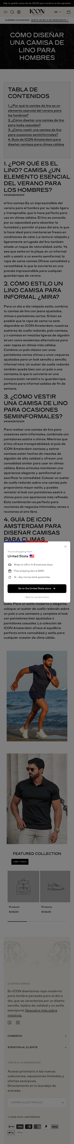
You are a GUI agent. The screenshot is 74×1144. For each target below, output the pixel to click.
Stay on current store (37, 597)
